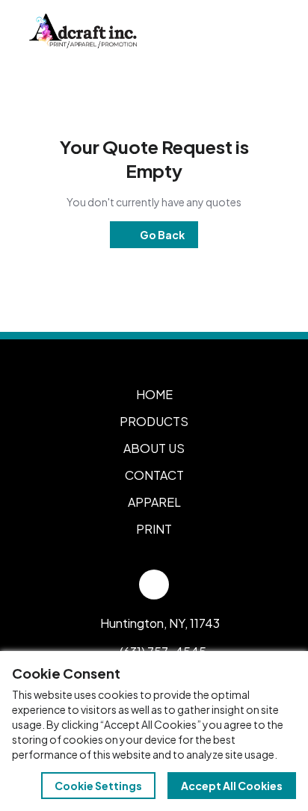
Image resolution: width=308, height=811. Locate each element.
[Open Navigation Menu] (263, 31)
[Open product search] (232, 31)
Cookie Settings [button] (98, 785)
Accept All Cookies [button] (232, 785)
